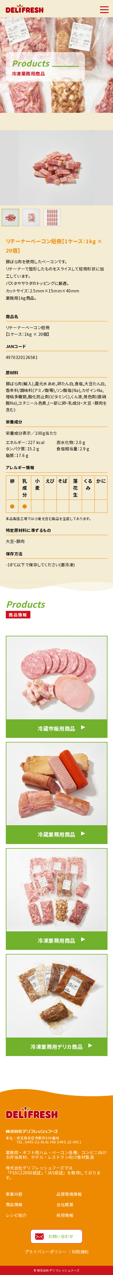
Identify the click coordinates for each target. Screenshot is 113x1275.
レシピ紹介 (16, 1215)
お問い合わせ (60, 1236)
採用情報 (65, 1215)
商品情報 (14, 1204)
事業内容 (14, 1194)
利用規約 (80, 1251)
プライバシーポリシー (46, 1251)
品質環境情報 (69, 1194)
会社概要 (65, 1204)
